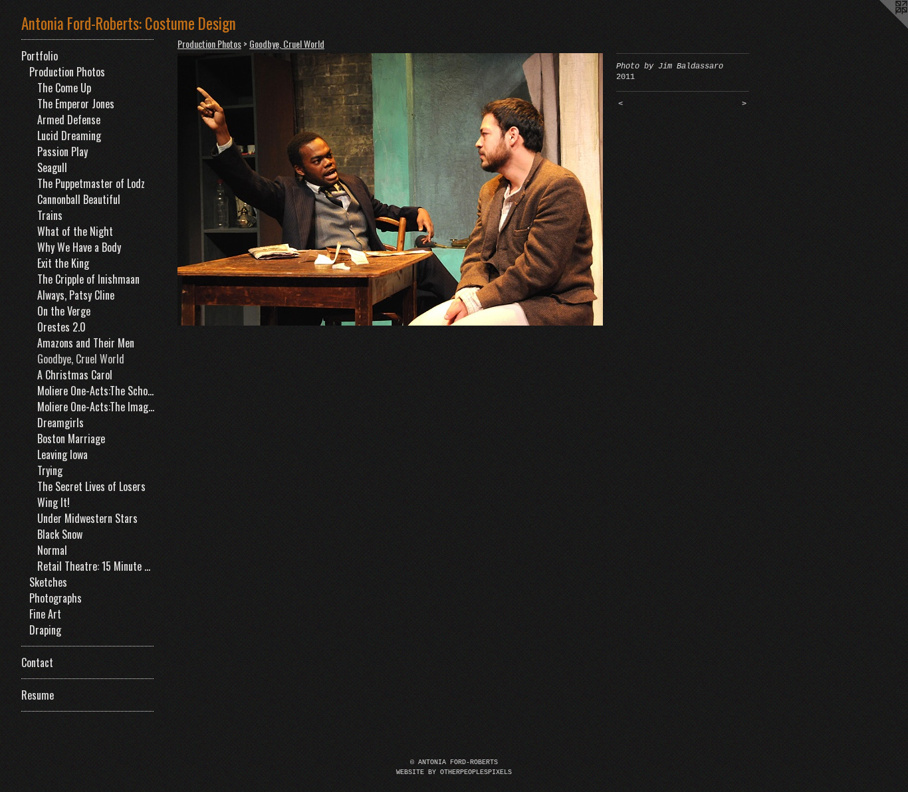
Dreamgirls (60, 423)
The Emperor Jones (75, 104)
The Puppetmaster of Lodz (91, 183)
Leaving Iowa (62, 454)
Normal (52, 550)
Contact (37, 662)
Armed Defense (68, 120)
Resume (37, 695)
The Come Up (64, 88)
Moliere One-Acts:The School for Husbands (95, 391)
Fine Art (45, 614)
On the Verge (63, 311)
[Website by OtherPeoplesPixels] (881, 26)
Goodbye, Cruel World (80, 359)
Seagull (52, 167)
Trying (49, 470)
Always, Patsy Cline (75, 295)
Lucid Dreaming (69, 136)
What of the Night (75, 231)
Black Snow (59, 534)
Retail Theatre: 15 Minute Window (95, 566)
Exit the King (63, 263)
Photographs (55, 598)
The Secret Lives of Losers (91, 486)
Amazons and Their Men (85, 343)
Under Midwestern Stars (87, 518)
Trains (49, 215)
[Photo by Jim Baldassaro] (390, 189)
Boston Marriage (71, 438)
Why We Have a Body (79, 247)
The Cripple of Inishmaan (88, 279)
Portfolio (39, 56)
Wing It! (53, 502)
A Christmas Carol (74, 375)
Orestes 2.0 (61, 327)
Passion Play (62, 151)
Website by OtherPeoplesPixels (454, 772)
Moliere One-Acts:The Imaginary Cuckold (95, 407)
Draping (45, 630)
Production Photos (67, 72)
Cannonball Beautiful (78, 199)
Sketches (48, 582)
